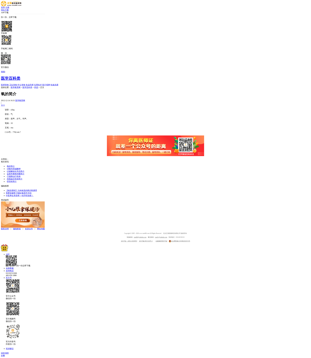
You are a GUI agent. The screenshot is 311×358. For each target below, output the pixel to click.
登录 (3, 7)
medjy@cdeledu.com (161, 237)
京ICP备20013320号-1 (146, 241)
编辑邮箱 (17, 229)
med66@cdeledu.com (140, 237)
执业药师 (30, 85)
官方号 (9, 278)
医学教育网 (15, 87)
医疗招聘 (46, 85)
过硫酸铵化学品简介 (15, 171)
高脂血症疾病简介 (14, 179)
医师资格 (5, 85)
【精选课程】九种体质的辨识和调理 (21, 190)
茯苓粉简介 (12, 181)
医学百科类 (10, 78)
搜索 (3, 72)
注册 (7, 7)
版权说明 (5, 229)
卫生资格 (13, 85)
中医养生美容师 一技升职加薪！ (20, 196)
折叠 (3, 356)
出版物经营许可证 (161, 241)
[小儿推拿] (23, 227)
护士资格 (21, 85)
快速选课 (54, 85)
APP (7, 254)
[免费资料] (4, 251)
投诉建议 (10, 349)
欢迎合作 (29, 229)
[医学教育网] (11, 6)
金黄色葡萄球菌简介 (15, 174)
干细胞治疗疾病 (14, 176)
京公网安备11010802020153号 (180, 241)
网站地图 (41, 229)
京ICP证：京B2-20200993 (129, 241)
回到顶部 (5, 353)
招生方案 (5, 10)
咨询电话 (10, 271)
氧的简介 (11, 166)
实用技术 (38, 85)
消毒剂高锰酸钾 (14, 169)
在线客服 (10, 268)
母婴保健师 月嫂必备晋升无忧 (19, 193)
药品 (36, 87)
